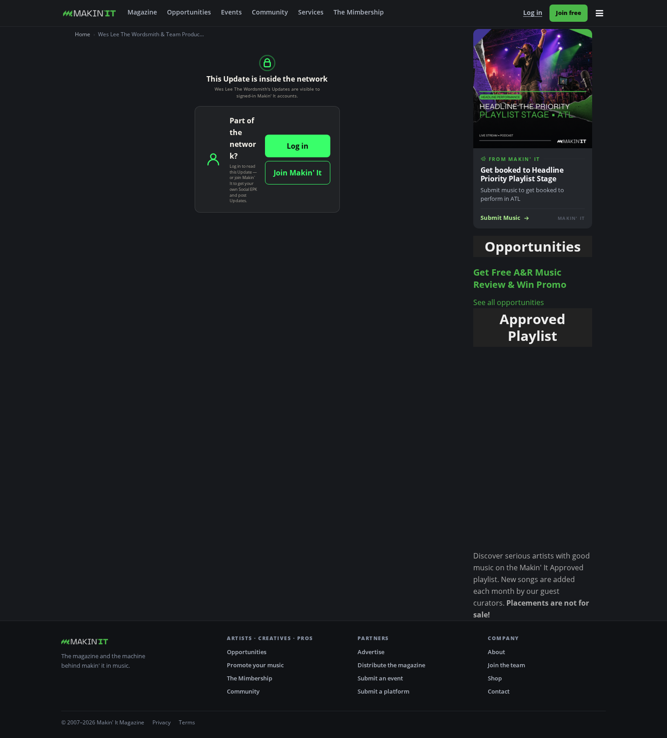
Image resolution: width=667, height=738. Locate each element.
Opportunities (189, 12)
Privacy (161, 722)
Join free (568, 13)
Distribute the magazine (391, 665)
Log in (532, 13)
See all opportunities (508, 302)
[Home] (89, 13)
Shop (495, 678)
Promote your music (255, 665)
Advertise (371, 652)
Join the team (506, 665)
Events (231, 12)
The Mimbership (359, 12)
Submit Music (500, 218)
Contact (499, 691)
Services (311, 12)
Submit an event (380, 678)
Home (82, 34)
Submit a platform (383, 691)
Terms (187, 722)
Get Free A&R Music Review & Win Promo (519, 278)
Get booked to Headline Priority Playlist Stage (522, 174)
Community (270, 12)
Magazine (142, 12)
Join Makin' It (298, 173)
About (496, 652)
